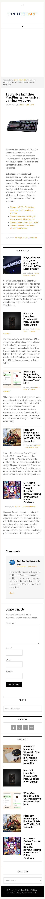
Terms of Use (32, 893)
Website (9, 671)
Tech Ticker (22, 14)
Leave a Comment (29, 275)
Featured (18, 238)
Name (9, 648)
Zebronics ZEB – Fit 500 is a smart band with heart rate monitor (22, 210)
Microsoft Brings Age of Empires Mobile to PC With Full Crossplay (31, 435)
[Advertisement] (22, 52)
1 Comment (30, 105)
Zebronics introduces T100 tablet (24, 222)
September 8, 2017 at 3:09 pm (27, 567)
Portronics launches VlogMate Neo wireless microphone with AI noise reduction (31, 755)
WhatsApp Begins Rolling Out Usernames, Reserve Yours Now (32, 377)
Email (8, 660)
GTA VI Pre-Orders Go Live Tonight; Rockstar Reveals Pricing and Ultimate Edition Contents (32, 492)
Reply (11, 593)
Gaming (25, 238)
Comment (10, 623)
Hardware (33, 238)
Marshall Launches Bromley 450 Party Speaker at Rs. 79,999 (31, 319)
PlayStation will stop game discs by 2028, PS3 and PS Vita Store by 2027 (32, 263)
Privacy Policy (21, 893)
